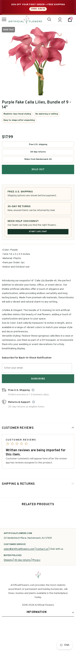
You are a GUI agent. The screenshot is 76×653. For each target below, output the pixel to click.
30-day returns (22, 560)
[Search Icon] (49, 19)
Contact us (42, 549)
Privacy (36, 560)
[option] (38, 61)
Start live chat (38, 231)
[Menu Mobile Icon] (4, 19)
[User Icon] (60, 20)
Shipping (8, 560)
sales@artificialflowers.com (19, 549)
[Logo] (25, 19)
